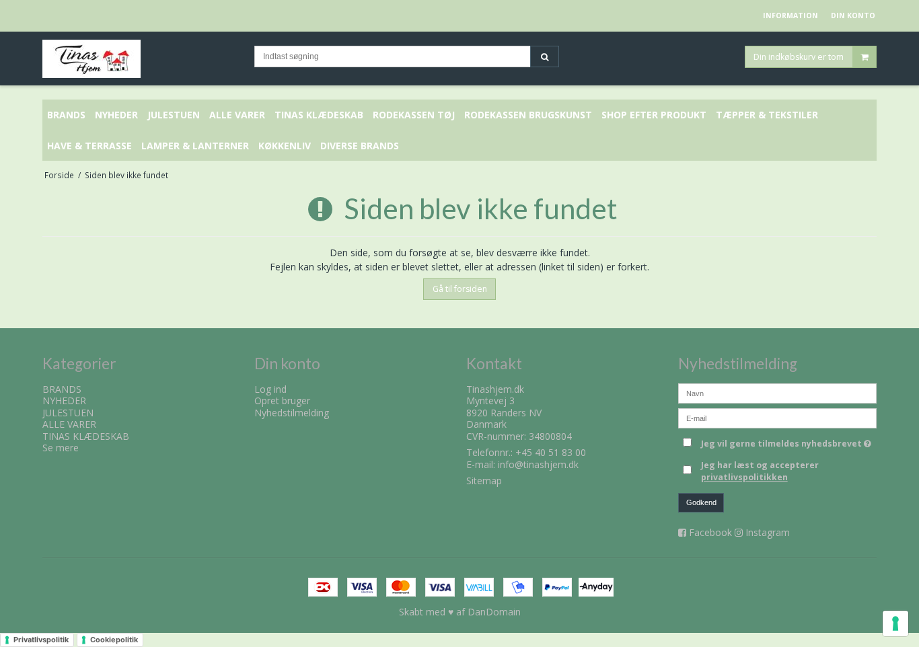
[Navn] (777, 391)
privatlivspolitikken (744, 477)
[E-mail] (777, 416)
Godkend (701, 502)
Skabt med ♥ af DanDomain (460, 611)
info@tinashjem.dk (538, 464)
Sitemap (484, 480)
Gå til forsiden (460, 289)
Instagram (767, 532)
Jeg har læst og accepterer (760, 471)
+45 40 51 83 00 (550, 452)
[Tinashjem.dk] (141, 59)
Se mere (60, 447)
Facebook (710, 532)
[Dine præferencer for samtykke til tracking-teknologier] (895, 623)
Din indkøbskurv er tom (798, 56)
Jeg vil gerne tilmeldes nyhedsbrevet (789, 441)
